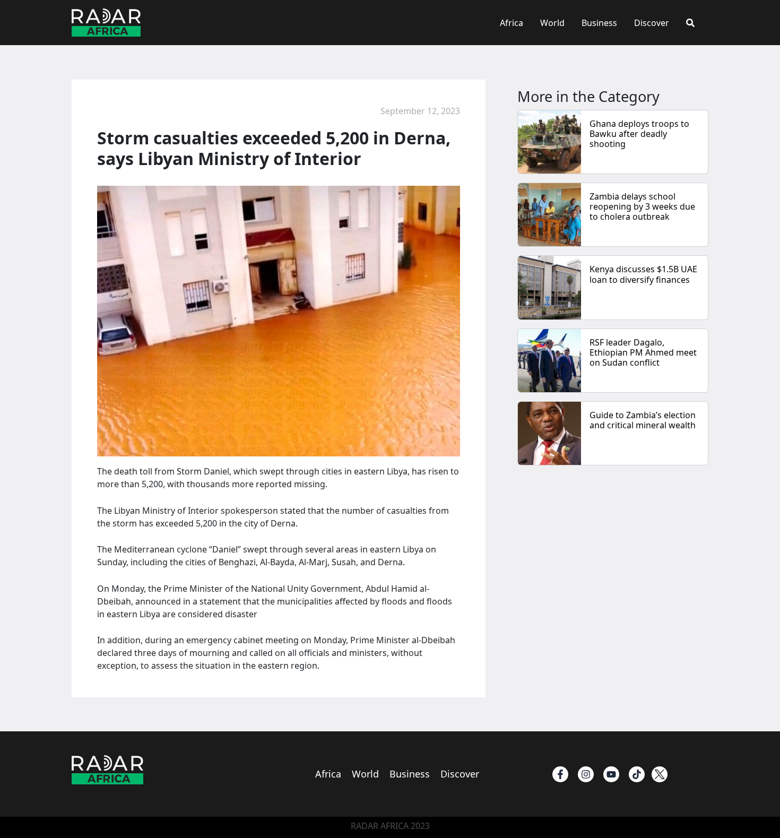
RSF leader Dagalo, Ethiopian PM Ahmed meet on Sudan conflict (643, 352)
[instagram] (586, 774)
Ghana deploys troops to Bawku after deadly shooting (639, 134)
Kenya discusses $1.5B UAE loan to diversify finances (643, 274)
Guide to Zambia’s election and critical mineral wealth (644, 420)
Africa (511, 23)
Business (599, 23)
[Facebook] (560, 774)
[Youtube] (611, 774)
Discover (651, 23)
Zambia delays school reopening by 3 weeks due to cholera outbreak (642, 206)
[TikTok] (637, 774)
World (552, 23)
